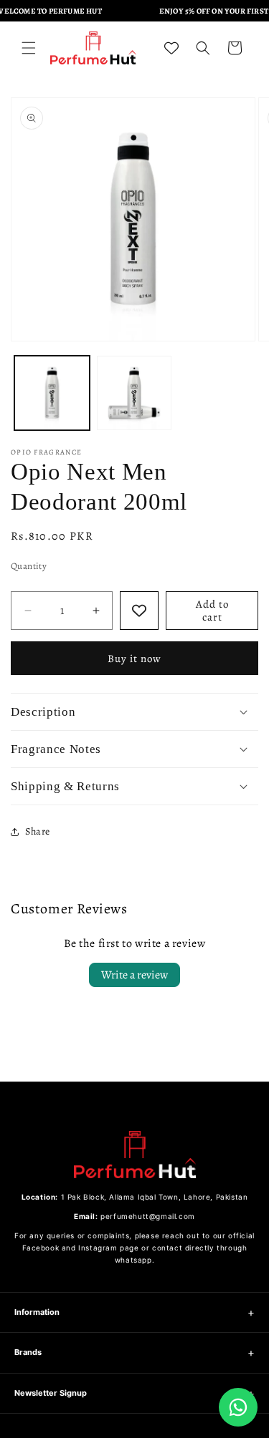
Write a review (134, 975)
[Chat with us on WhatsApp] (238, 1407)
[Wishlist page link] (171, 48)
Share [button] (37, 831)
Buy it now (134, 658)
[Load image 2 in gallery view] (134, 393)
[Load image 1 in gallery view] (52, 393)
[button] (28, 48)
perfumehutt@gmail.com (147, 1216)
